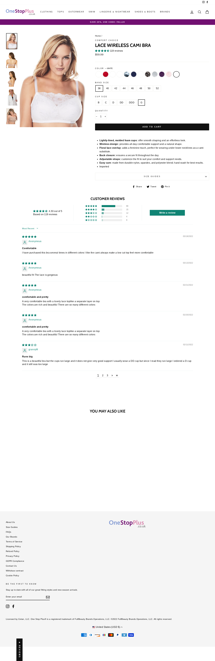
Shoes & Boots (145, 12)
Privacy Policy (12, 556)
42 (115, 88)
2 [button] (102, 375)
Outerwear (76, 12)
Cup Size (101, 97)
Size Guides (152, 176)
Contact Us (11, 566)
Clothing (46, 12)
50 (149, 88)
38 (99, 88)
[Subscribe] (48, 597)
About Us (10, 522)
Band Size (102, 83)
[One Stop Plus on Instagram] (7, 606)
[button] (102, 51)
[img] (29, 236)
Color (104, 68)
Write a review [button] (167, 213)
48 (140, 88)
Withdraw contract (15, 571)
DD (121, 102)
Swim (92, 12)
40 (107, 88)
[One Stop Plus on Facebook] (13, 606)
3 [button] (107, 375)
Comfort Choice (106, 40)
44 (124, 88)
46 (132, 88)
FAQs (8, 532)
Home (98, 36)
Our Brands (11, 537)
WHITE (176, 74)
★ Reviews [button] (19, 650)
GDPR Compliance (15, 561)
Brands (165, 12)
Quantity (101, 111)
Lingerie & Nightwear (115, 12)
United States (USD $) (108, 627)
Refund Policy (12, 551)
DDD (131, 102)
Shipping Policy (13, 546)
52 (157, 88)
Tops (60, 12)
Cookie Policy (12, 575)
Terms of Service (14, 542)
